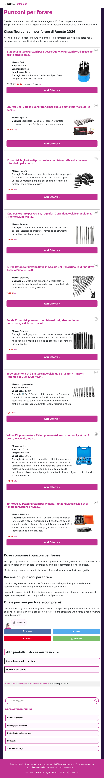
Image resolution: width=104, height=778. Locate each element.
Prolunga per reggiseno (17, 725)
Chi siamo (29, 772)
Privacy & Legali (43, 772)
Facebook (28, 631)
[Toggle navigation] (97, 4)
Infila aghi (11, 741)
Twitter (77, 631)
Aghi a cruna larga (15, 748)
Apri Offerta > (52, 90)
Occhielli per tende (16, 669)
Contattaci (74, 772)
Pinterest (28, 639)
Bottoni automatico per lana (20, 661)
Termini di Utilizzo (60, 772)
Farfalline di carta (15, 718)
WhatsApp (77, 639)
